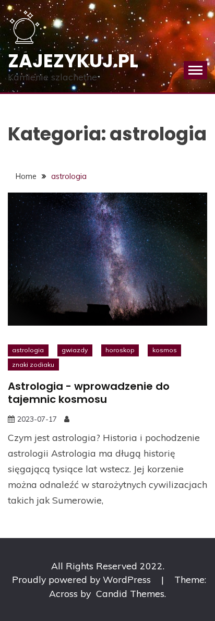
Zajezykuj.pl (73, 61)
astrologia (28, 350)
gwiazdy (75, 350)
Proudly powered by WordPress (82, 579)
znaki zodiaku (33, 364)
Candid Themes (130, 593)
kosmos (164, 350)
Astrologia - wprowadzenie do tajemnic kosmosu (89, 393)
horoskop (120, 350)
